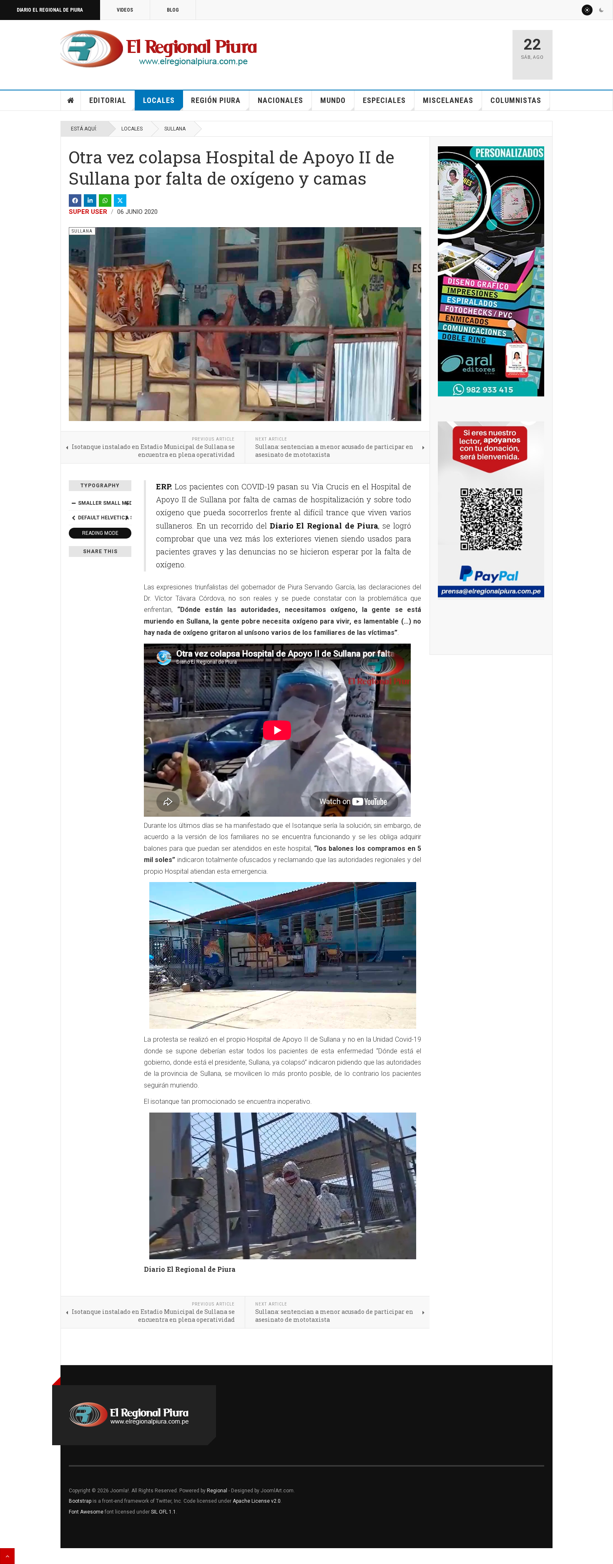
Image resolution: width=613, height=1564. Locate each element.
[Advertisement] (407, 51)
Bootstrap (80, 1501)
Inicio (71, 100)
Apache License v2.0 (257, 1501)
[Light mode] (587, 10)
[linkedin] (90, 200)
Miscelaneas (448, 100)
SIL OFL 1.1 (163, 1512)
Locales (159, 100)
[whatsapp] (105, 200)
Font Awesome (86, 1512)
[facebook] (75, 200)
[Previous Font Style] (73, 517)
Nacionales (280, 100)
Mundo (333, 100)
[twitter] (120, 200)
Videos (125, 10)
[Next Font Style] (126, 517)
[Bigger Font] (126, 503)
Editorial (107, 100)
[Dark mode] (601, 10)
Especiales (384, 100)
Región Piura (216, 100)
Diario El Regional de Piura (50, 10)
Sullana (175, 129)
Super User (88, 212)
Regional (217, 1491)
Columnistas (515, 100)
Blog (173, 10)
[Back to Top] (7, 1556)
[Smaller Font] (73, 503)
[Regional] (158, 49)
